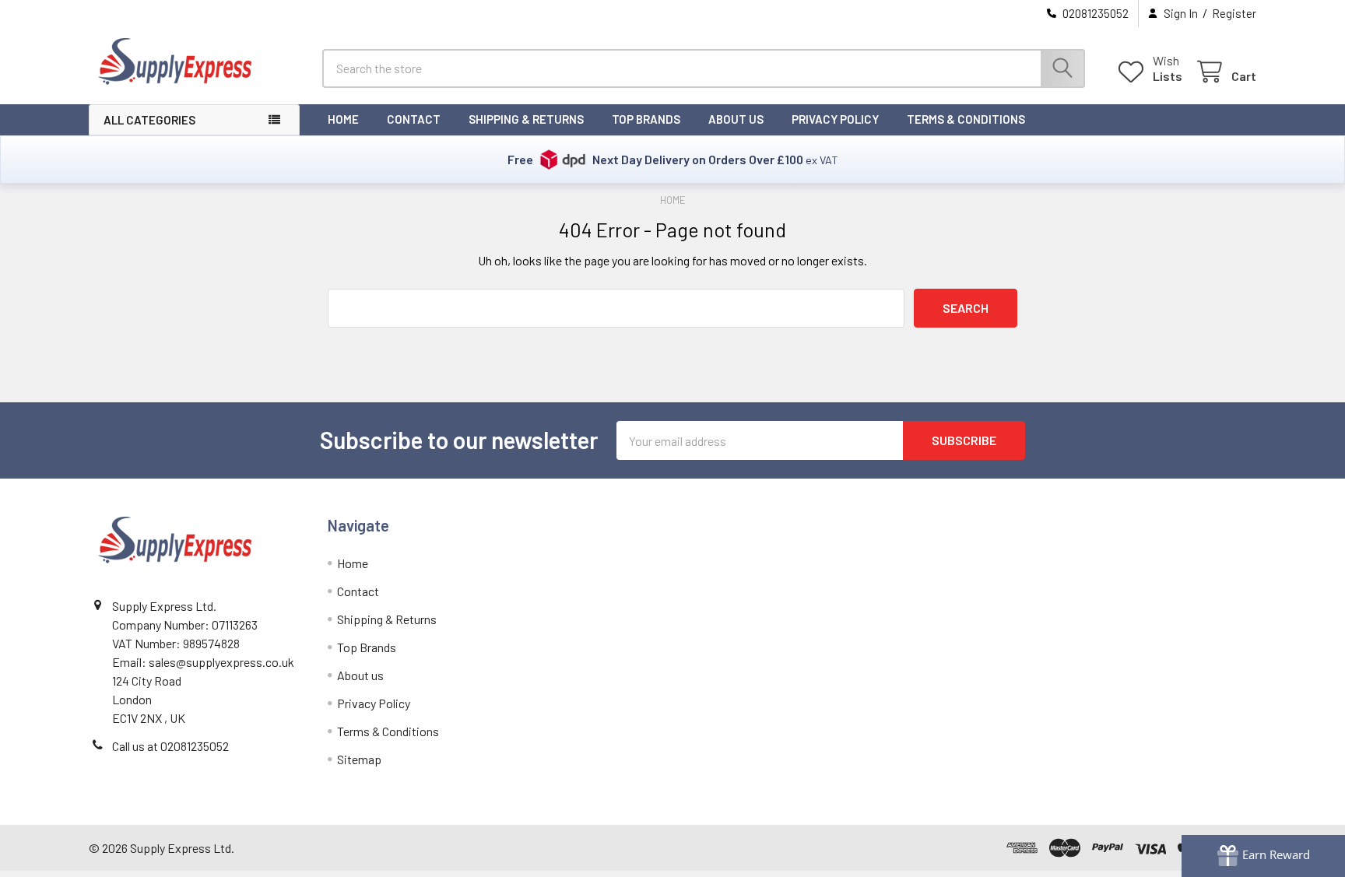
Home (343, 119)
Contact (414, 119)
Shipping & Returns (526, 119)
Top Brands (646, 119)
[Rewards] (1263, 856)
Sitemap (359, 759)
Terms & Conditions (966, 119)
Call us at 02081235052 (170, 745)
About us (736, 119)
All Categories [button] (149, 120)
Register (1234, 13)
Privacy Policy (835, 119)
